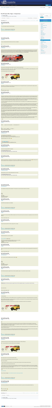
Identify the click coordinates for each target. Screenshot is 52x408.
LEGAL (11, 406)
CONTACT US (7, 406)
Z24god (2, 212)
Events (42, 49)
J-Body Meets (42, 50)
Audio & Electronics (43, 33)
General (42, 24)
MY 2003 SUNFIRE (3, 238)
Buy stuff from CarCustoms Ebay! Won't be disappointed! (8, 208)
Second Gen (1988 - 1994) (44, 46)
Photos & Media (43, 34)
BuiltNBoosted (3, 47)
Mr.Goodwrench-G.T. (4, 132)
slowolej (2, 93)
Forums (5, 5)
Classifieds (12, 5)
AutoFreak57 (3, 39)
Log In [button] (50, 5)
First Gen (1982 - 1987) (44, 45)
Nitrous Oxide (42, 38)
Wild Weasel (3, 64)
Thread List (7, 395)
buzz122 (2, 122)
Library (8, 5)
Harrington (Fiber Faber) (4, 146)
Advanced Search (45, 21)
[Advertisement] (26, 10)
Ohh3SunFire (3, 233)
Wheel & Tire (42, 32)
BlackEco (2, 83)
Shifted (2, 23)
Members (16, 5)
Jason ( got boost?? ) (4, 186)
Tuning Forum (7, 7)
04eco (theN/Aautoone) (4, 382)
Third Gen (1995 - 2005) (44, 47)
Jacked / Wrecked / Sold (44, 25)
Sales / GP (42, 28)
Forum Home (3, 395)
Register (47, 5)
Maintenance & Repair (43, 27)
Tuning (42, 40)
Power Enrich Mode (3, 370)
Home (2, 5)
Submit (49, 7)
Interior (42, 31)
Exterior (42, 30)
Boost (41, 39)
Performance (42, 37)
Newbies (42, 26)
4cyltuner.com (2, 29)
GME (4, 406)
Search (42, 17)
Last (37, 20)
